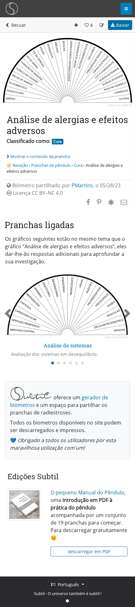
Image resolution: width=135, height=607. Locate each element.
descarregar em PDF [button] (89, 551)
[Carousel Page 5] (76, 363)
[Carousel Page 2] (58, 363)
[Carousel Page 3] (64, 363)
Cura (57, 141)
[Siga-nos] (67, 601)
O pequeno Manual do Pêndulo (87, 492)
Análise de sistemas (68, 345)
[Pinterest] (99, 202)
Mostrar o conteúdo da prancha (40, 156)
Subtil (39, 593)
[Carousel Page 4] (70, 363)
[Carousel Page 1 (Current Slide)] (52, 363)
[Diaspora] (110, 202)
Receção (20, 165)
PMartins (82, 185)
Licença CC (37, 192)
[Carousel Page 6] (82, 363)
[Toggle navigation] (126, 9)
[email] (123, 202)
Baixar (122, 25)
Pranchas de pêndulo (51, 165)
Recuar (17, 25)
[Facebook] (88, 202)
